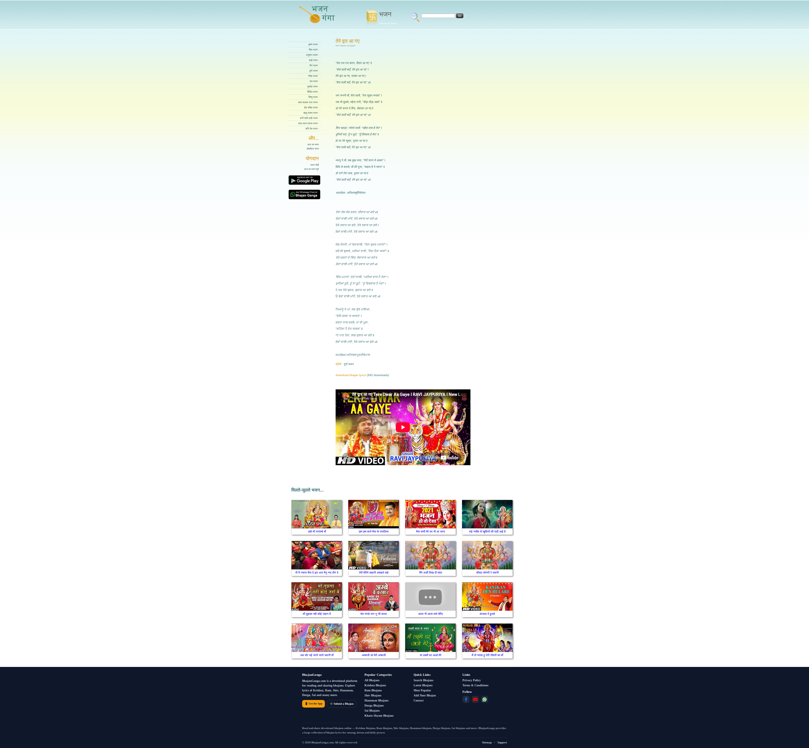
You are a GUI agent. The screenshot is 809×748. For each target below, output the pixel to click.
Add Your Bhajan (425, 695)
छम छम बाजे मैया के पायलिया (373, 531)
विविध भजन (312, 91)
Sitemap (487, 742)
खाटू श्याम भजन (310, 112)
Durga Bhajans (374, 705)
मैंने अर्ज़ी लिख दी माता (430, 572)
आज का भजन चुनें (311, 169)
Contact (419, 700)
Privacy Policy (471, 680)
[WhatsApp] (484, 699)
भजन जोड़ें (314, 165)
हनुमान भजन (312, 54)
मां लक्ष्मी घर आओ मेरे (430, 655)
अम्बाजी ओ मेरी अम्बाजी (374, 655)
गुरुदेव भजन (312, 86)
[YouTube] (475, 699)
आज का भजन (313, 144)
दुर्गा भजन (313, 70)
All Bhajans (371, 680)
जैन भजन (313, 65)
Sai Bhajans (372, 710)
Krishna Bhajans (375, 685)
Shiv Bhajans (372, 695)
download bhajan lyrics (351, 375)
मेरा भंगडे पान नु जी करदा (373, 614)
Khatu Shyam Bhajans (379, 715)
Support (502, 742)
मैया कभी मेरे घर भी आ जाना (430, 531)
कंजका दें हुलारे (487, 614)
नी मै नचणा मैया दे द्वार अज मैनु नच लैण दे (316, 572)
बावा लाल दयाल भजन (308, 123)
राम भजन (313, 81)
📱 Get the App (313, 703)
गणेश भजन (313, 76)
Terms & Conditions (475, 685)
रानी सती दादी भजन (309, 118)
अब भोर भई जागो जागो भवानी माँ (317, 655)
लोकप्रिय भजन (313, 148)
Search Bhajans (423, 680)
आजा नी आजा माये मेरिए (430, 614)
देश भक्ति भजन (311, 107)
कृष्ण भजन (313, 44)
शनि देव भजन (311, 128)
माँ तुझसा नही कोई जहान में (317, 614)
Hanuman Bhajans (376, 700)
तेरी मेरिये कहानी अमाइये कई (373, 572)
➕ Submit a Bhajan (342, 703)
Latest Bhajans (423, 685)
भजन (387, 17)
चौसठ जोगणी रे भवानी (487, 572)
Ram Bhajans (373, 690)
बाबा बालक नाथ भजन (308, 102)
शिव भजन (313, 49)
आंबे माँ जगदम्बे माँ (317, 531)
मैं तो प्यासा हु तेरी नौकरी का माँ (487, 655)
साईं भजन (313, 60)
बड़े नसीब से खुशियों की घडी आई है (487, 531)
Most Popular (422, 690)
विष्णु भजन (313, 97)
